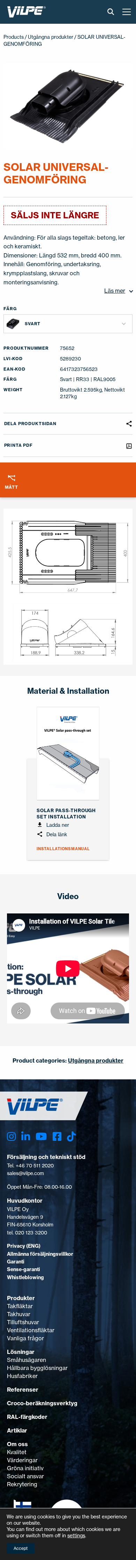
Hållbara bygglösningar (37, 1367)
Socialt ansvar (25, 1476)
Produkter (21, 1298)
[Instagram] (11, 1136)
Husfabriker (22, 1375)
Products (13, 37)
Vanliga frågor (25, 1338)
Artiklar (17, 1430)
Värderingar (22, 1460)
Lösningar (21, 1351)
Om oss (17, 1444)
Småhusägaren (26, 1359)
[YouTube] (41, 1136)
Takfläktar (20, 1306)
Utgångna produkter (50, 37)
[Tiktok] (71, 1136)
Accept (21, 1548)
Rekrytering (22, 1484)
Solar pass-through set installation (66, 813)
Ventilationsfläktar (30, 1330)
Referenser (22, 1389)
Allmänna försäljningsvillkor (40, 1254)
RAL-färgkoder (27, 1416)
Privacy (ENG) (23, 1246)
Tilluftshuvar (23, 1322)
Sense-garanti (23, 1269)
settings (76, 1535)
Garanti (15, 1262)
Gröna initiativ (25, 1468)
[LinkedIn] (25, 1136)
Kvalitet (17, 1452)
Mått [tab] (11, 487)
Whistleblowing (25, 1277)
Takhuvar (18, 1314)
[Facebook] (57, 1136)
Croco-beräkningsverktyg (42, 1403)
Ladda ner (57, 825)
